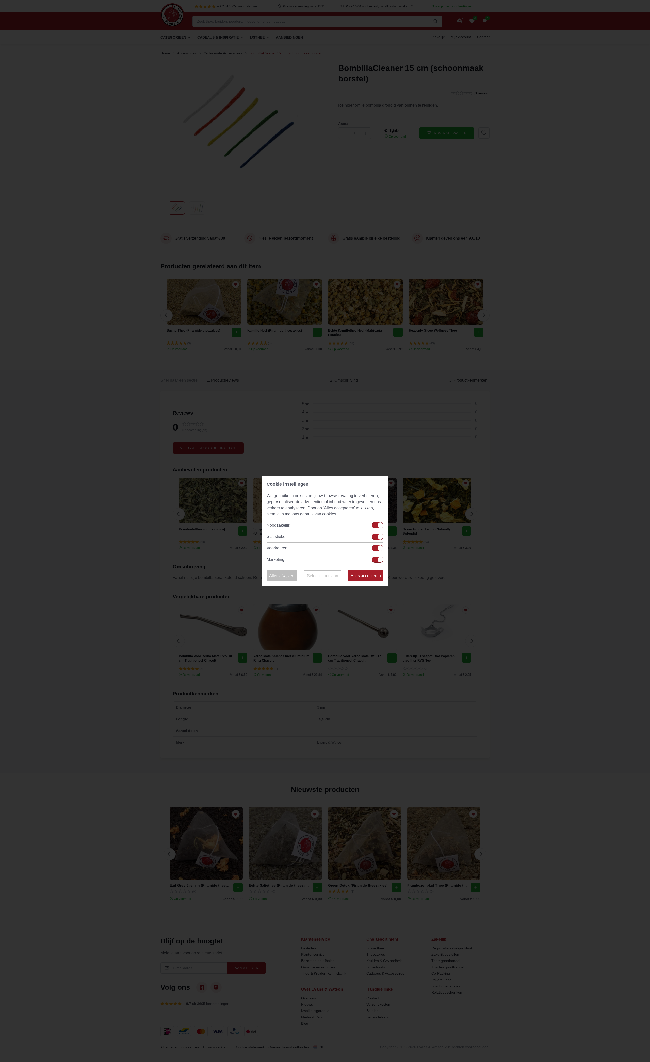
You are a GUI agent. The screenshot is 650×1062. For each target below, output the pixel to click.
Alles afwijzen (281, 576)
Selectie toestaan (322, 576)
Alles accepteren (366, 576)
